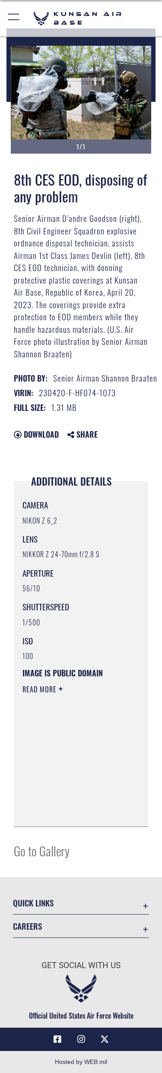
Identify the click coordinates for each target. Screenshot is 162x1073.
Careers (27, 926)
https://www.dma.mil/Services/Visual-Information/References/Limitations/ (74, 810)
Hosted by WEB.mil (81, 1061)
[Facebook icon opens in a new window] (57, 1039)
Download (40, 434)
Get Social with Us (81, 965)
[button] (14, 18)
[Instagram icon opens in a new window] (81, 1039)
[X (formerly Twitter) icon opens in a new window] (104, 1039)
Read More (40, 689)
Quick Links (33, 902)
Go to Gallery (42, 850)
